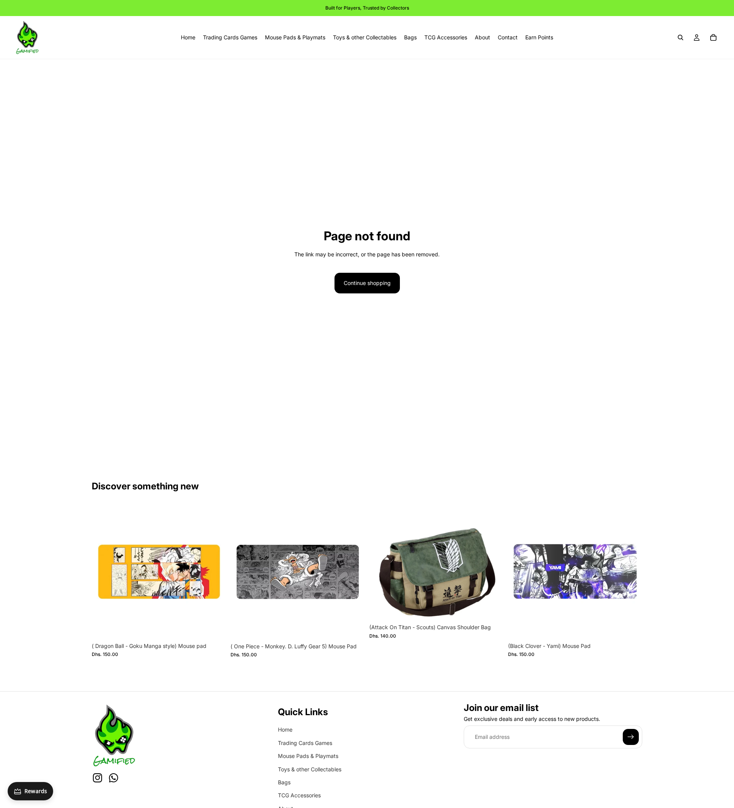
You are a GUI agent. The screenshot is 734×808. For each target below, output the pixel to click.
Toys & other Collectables (309, 769)
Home (285, 730)
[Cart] (713, 37)
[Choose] (492, 608)
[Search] (680, 37)
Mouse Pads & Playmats (308, 756)
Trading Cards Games (305, 743)
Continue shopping (367, 283)
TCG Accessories (299, 795)
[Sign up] (631, 737)
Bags (284, 782)
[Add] (214, 627)
